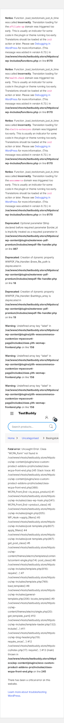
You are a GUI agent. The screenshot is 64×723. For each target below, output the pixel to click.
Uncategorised (30, 438)
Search (51, 426)
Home (11, 438)
